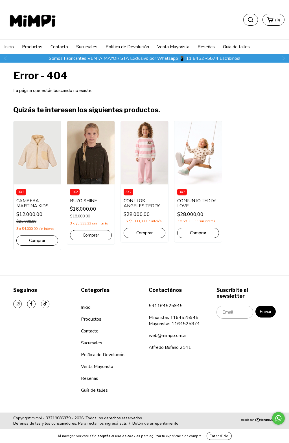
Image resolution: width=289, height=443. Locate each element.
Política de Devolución (127, 47)
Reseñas (206, 47)
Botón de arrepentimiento (155, 423)
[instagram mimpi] (17, 304)
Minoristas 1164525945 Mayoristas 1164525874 (174, 320)
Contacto (59, 47)
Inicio (9, 47)
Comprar (37, 240)
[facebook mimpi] (31, 304)
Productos (32, 47)
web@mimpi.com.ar (168, 335)
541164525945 (166, 306)
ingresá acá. (116, 423)
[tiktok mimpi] (45, 304)
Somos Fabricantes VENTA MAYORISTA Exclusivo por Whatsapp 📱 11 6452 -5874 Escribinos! (144, 58)
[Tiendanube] (258, 420)
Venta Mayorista (173, 47)
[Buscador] (250, 20)
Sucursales (86, 47)
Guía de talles (236, 47)
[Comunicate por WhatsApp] (278, 418)
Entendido (219, 436)
